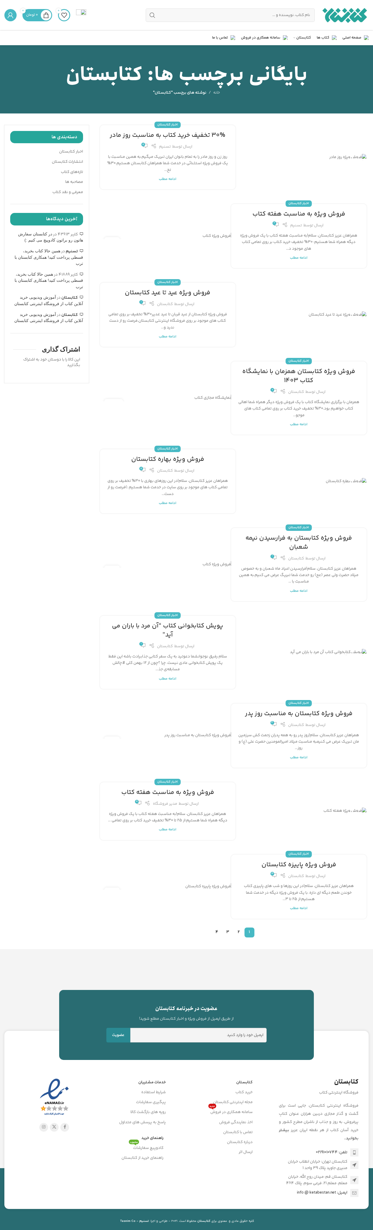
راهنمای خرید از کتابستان (142, 1158)
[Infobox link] (81, 15)
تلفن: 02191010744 (331, 1152)
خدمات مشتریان (152, 1082)
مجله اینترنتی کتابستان (233, 1102)
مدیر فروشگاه (165, 804)
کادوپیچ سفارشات (146, 1147)
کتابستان (165, 304)
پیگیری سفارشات (151, 1102)
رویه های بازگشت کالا (148, 1112)
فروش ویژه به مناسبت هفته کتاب (298, 214)
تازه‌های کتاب (72, 172)
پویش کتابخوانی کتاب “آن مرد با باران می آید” (167, 630)
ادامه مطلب (167, 179)
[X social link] (54, 1127)
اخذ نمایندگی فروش (236, 1122)
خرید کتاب (244, 1092)
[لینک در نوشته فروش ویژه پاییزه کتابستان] (167, 886)
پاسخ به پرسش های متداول (142, 1122)
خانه (216, 93)
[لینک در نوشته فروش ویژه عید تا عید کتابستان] (299, 315)
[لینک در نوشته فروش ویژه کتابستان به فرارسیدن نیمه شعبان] (167, 564)
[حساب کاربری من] (10, 15)
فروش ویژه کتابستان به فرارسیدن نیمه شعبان (298, 542)
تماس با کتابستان (238, 1132)
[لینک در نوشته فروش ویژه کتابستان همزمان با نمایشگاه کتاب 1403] (167, 398)
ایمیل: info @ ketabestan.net (322, 1192)
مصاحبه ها (74, 182)
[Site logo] (345, 15)
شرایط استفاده (153, 1092)
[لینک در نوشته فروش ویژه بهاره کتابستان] (299, 481)
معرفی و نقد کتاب (67, 192)
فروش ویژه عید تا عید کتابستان (167, 293)
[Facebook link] (64, 1127)
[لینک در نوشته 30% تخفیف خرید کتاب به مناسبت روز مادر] (299, 157)
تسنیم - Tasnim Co (134, 1221)
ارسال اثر (246, 1152)
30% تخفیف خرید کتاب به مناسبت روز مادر (167, 135)
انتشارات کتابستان (67, 162)
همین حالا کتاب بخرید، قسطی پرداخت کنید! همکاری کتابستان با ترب (49, 257)
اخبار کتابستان (167, 124)
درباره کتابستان (240, 1142)
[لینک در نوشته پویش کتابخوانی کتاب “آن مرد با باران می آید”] (299, 652)
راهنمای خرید (152, 1138)
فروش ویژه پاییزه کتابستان (298, 865)
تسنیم (165, 147)
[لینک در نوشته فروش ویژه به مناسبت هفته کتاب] (167, 236)
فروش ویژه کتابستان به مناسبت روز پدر (299, 714)
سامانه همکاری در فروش (231, 1111)
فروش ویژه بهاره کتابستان (167, 459)
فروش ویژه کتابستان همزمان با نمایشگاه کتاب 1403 (298, 376)
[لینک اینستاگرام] (43, 1127)
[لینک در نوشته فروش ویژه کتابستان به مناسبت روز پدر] (167, 735)
